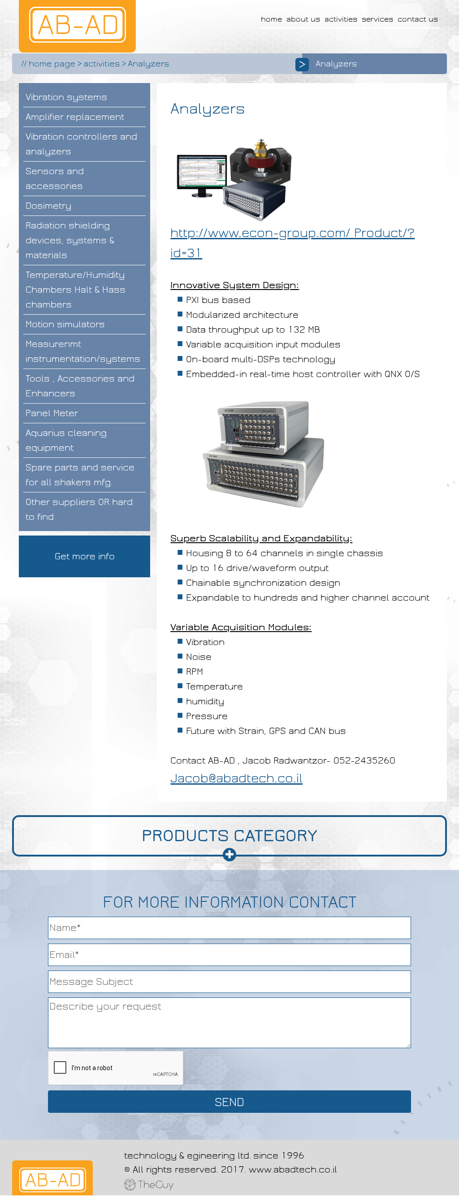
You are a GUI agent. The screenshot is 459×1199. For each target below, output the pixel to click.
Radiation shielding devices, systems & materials (70, 240)
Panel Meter (52, 413)
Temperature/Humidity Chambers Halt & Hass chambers (76, 289)
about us (303, 19)
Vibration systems (66, 97)
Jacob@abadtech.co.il (236, 778)
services (377, 19)
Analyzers (148, 63)
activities (341, 19)
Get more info (85, 556)
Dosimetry (48, 206)
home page (52, 63)
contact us (418, 19)
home (271, 19)
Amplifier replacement (75, 117)
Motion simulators (65, 324)
